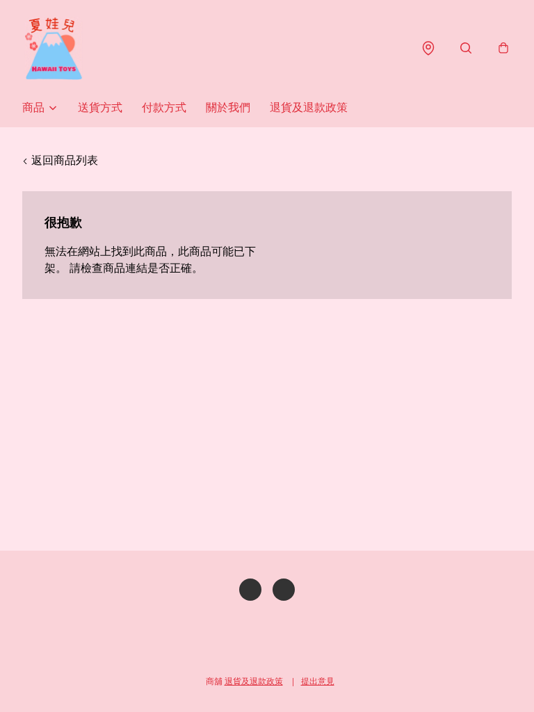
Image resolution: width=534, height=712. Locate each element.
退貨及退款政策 (309, 107)
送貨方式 (100, 107)
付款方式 (164, 107)
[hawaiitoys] (53, 48)
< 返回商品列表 (60, 160)
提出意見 (317, 681)
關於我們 (228, 107)
